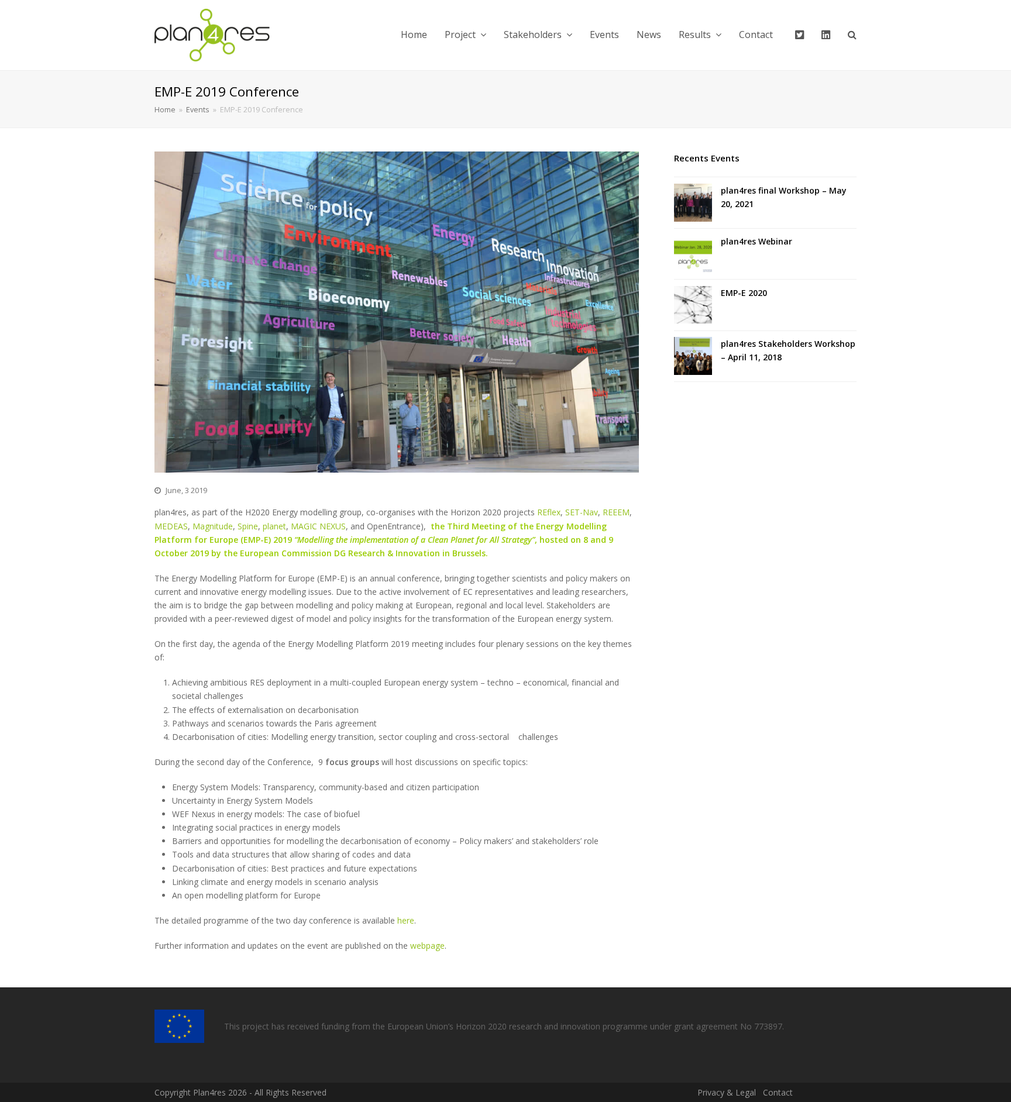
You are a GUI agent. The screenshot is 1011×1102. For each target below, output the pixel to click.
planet (274, 526)
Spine (248, 526)
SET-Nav (581, 512)
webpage (427, 945)
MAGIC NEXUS (318, 526)
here (405, 920)
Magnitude (212, 526)
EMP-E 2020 (744, 292)
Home (165, 110)
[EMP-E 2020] (693, 305)
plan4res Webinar (756, 241)
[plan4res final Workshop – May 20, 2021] (693, 203)
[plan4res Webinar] (693, 254)
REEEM (616, 512)
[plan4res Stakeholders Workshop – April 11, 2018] (693, 356)
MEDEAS (171, 526)
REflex (548, 512)
